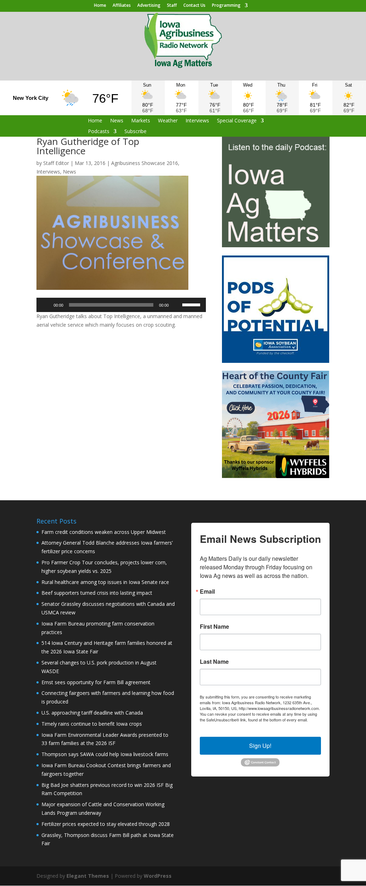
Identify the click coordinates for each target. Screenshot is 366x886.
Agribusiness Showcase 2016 (144, 163)
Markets (140, 121)
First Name (214, 626)
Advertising (148, 5)
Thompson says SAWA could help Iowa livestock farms (104, 754)
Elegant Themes (87, 875)
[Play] (45, 304)
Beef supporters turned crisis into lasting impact (96, 592)
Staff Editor (56, 163)
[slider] (192, 304)
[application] (121, 305)
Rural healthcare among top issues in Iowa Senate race (105, 582)
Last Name (214, 661)
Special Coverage (237, 121)
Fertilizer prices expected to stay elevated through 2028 (105, 824)
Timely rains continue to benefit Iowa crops (91, 723)
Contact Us (194, 5)
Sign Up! (260, 745)
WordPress (158, 875)
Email (207, 591)
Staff (172, 5)
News (116, 121)
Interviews (197, 121)
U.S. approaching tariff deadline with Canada (92, 712)
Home (100, 5)
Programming (226, 5)
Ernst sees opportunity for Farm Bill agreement (95, 682)
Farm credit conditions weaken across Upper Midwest (103, 532)
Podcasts (98, 132)
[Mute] (176, 304)
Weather (168, 121)
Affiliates (122, 5)
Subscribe (135, 132)
